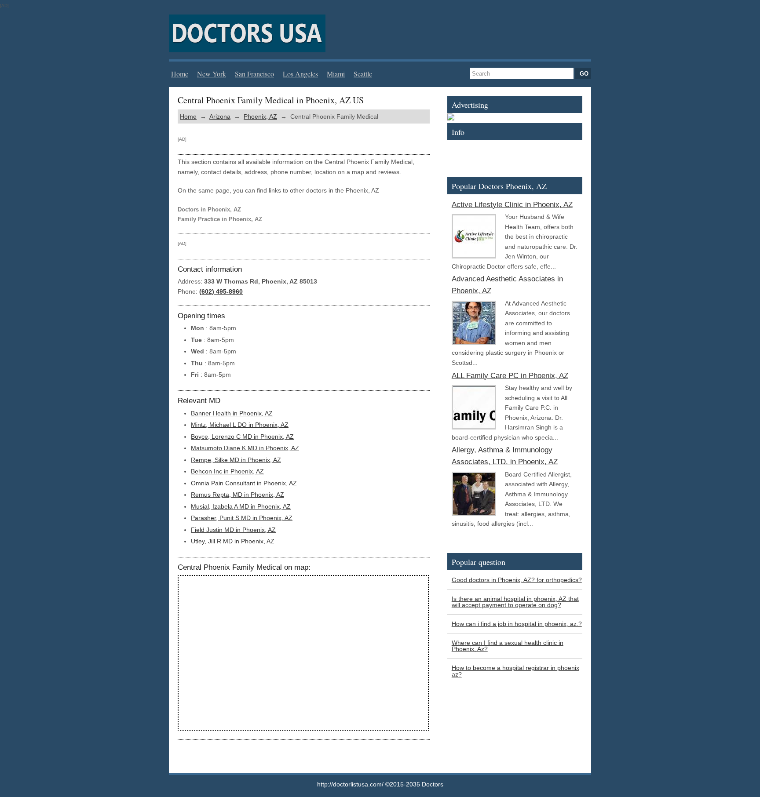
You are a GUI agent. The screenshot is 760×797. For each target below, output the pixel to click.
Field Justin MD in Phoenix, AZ (233, 529)
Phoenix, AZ (260, 116)
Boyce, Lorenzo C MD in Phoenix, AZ (242, 436)
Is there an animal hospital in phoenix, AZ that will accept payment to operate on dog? (515, 601)
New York (211, 73)
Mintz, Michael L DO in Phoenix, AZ (240, 424)
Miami (336, 73)
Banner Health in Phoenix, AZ (232, 413)
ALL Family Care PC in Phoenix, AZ (510, 375)
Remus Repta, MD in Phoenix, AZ (237, 494)
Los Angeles (300, 73)
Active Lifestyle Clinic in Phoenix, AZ (512, 204)
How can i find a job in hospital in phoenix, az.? (517, 623)
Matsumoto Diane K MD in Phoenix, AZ (245, 447)
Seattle (363, 73)
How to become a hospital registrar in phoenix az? (515, 670)
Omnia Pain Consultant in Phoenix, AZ (244, 483)
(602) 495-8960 (221, 291)
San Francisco (254, 73)
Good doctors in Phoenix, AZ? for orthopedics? (517, 579)
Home (179, 73)
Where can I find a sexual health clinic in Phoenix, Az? (507, 645)
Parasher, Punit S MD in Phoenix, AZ (241, 517)
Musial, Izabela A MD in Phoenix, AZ (241, 506)
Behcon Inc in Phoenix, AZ (227, 471)
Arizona (219, 116)
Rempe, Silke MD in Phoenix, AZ (236, 459)
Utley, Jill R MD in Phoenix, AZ (232, 541)
